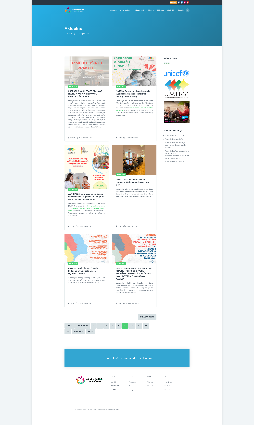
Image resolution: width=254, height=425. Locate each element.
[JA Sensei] (75, 380)
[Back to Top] (247, 418)
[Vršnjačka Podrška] (74, 10)
